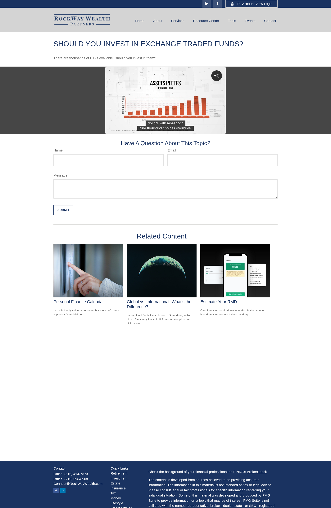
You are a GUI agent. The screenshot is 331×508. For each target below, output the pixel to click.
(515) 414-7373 (76, 474)
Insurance (118, 488)
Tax (113, 493)
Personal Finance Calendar (78, 301)
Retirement (119, 473)
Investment (119, 478)
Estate (115, 483)
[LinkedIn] (206, 4)
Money (116, 498)
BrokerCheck (257, 472)
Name (58, 150)
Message (60, 175)
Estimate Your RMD (218, 301)
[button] (140, 20)
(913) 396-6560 (76, 479)
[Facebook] (217, 4)
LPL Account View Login (253, 4)
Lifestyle (117, 503)
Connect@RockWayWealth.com (77, 484)
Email (171, 150)
